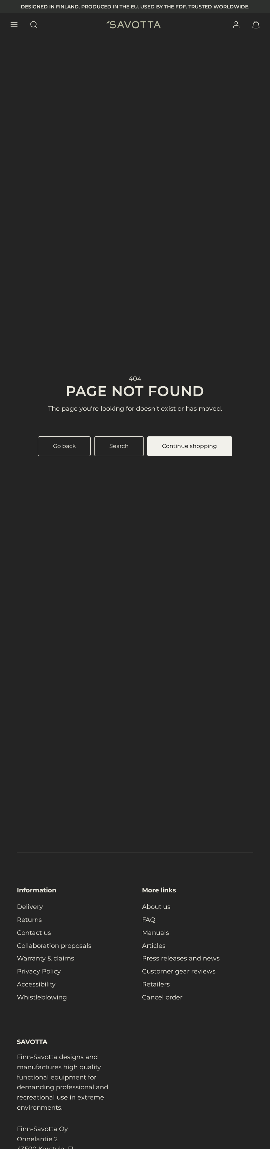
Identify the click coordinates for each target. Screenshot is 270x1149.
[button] (14, 24)
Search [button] (119, 446)
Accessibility (36, 984)
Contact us (34, 933)
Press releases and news (181, 958)
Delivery (30, 907)
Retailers (156, 984)
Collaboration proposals (54, 946)
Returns (29, 920)
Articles (154, 946)
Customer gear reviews (179, 971)
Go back (64, 446)
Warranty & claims (45, 958)
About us (156, 907)
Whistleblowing (42, 997)
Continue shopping (189, 446)
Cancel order (162, 997)
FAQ (148, 920)
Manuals (155, 933)
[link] (236, 24)
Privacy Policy (39, 971)
